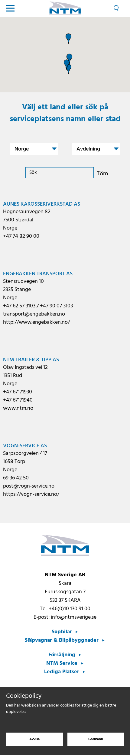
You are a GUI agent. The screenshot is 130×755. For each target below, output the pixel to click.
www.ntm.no (18, 408)
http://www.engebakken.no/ (36, 322)
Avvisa (34, 739)
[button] (69, 58)
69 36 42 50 (16, 478)
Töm (102, 174)
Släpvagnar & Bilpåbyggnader (62, 640)
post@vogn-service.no (28, 486)
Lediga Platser (61, 671)
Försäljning (61, 655)
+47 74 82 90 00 (21, 236)
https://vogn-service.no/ (31, 494)
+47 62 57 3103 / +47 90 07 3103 (38, 306)
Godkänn (95, 739)
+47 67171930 (17, 392)
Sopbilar (62, 632)
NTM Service (61, 663)
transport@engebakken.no (34, 314)
